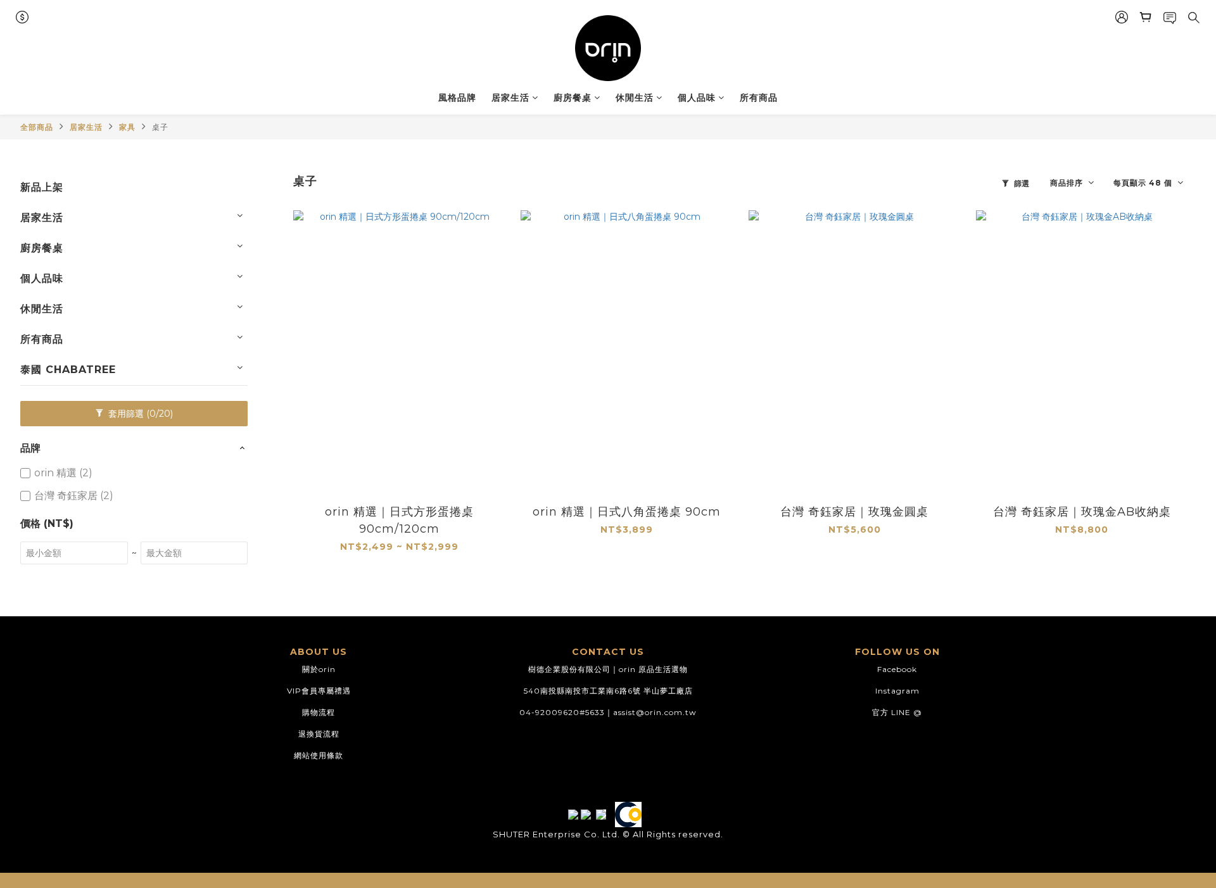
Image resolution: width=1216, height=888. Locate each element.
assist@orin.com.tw (655, 712)
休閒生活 (635, 97)
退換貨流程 (318, 734)
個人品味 (697, 97)
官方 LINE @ (897, 712)
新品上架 (41, 187)
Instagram (897, 690)
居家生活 (510, 97)
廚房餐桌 (573, 97)
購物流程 (318, 712)
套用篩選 (139, 413)
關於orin (319, 669)
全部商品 (36, 127)
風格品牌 (457, 97)
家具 (127, 127)
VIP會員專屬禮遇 (319, 690)
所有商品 (759, 97)
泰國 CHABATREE (68, 370)
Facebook (897, 669)
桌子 (160, 127)
